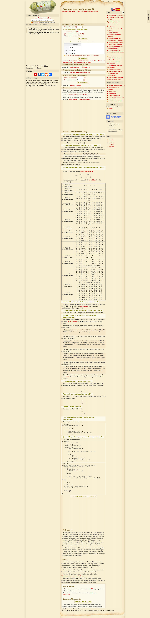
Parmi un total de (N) (72, 32)
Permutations (73, 61)
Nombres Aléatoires (84, 99)
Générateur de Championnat (116, 97)
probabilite (110, 125)
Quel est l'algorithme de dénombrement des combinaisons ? (114, 73)
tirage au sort (72, 321)
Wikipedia (111, 146)
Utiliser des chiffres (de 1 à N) (74, 34)
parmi (115, 124)
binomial (110, 131)
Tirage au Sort (73, 99)
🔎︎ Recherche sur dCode (43, 18)
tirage (114, 125)
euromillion (110, 129)
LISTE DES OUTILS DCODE (116, 101)
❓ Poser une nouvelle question (83, 496)
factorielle (114, 131)
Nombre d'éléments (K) (70, 27)
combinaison (111, 124)
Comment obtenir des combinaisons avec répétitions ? (115, 52)
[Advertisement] (83, 513)
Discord (111, 108)
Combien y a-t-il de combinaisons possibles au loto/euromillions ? (114, 57)
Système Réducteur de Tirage (82, 62)
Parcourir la (43, 22)
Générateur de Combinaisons (116, 15)
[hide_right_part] (123, 12)
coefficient (120, 129)
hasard (115, 129)
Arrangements (74, 67)
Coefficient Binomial (75, 85)
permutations (84, 306)
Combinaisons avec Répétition (87, 61)
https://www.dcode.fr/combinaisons (72, 576)
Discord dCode (90, 589)
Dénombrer (84, 82)
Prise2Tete (111, 144)
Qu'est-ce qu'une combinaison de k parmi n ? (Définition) (114, 34)
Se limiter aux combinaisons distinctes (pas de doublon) (82, 55)
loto (116, 127)
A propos (111, 140)
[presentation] (76, 136)
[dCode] (43, 7)
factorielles (92, 180)
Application (112, 142)
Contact (111, 139)
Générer (84, 38)
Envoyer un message (83, 601)
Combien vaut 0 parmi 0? (115, 69)
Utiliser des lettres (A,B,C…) (74, 36)
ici (67, 377)
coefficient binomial (87, 171)
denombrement (111, 127)
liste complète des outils (47, 22)
